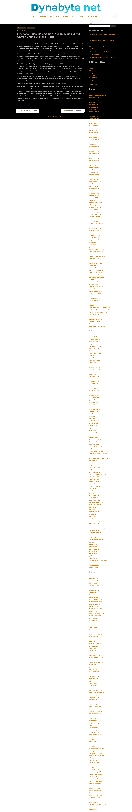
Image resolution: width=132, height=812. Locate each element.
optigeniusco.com (94, 142)
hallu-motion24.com (95, 762)
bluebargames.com (94, 597)
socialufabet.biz (93, 411)
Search (91, 23)
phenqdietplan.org (94, 521)
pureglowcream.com (95, 706)
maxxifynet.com (93, 116)
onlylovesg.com (93, 261)
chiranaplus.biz (93, 751)
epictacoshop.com (94, 730)
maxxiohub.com (93, 135)
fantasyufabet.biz (94, 390)
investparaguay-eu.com (96, 491)
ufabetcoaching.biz (94, 317)
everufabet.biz (93, 432)
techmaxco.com (94, 186)
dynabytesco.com (94, 193)
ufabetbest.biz (93, 416)
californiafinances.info (95, 734)
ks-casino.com (93, 497)
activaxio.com (93, 191)
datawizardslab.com (95, 198)
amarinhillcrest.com (95, 643)
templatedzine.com (94, 516)
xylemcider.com (93, 551)
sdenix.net (92, 641)
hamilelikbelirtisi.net (95, 181)
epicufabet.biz (93, 425)
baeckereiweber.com (95, 337)
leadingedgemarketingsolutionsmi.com (100, 449)
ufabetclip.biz (93, 386)
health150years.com (95, 625)
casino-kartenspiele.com (96, 657)
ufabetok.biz (92, 430)
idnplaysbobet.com (94, 268)
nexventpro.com (93, 156)
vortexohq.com (93, 209)
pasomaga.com (93, 558)
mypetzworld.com (94, 486)
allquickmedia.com (94, 688)
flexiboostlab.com (94, 174)
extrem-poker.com (94, 495)
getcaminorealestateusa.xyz (97, 326)
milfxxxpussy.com (94, 530)
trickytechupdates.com (95, 795)
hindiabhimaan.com (94, 797)
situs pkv (91, 80)
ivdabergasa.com (94, 479)
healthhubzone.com (95, 360)
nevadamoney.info (94, 739)
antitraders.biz (93, 460)
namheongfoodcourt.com (96, 755)
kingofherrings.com (95, 695)
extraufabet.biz (93, 404)
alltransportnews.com (95, 439)
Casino (57, 16)
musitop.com (93, 535)
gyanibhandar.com (94, 381)
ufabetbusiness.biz (94, 397)
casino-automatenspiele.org (97, 660)
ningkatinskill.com (94, 511)
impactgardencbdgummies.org (98, 560)
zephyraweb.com (94, 137)
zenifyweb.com (93, 242)
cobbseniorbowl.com (95, 469)
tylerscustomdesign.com (96, 613)
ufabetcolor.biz (93, 402)
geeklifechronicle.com (95, 202)
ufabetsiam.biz (93, 393)
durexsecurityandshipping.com (98, 474)
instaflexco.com (93, 170)
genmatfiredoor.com (95, 247)
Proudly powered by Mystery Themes (52, 116)
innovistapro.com (94, 172)
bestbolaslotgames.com (96, 272)
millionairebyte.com (95, 321)
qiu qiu (91, 68)
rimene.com (92, 741)
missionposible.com (95, 783)
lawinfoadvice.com (94, 518)
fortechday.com (93, 324)
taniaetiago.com (94, 553)
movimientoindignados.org (97, 528)
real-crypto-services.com (96, 484)
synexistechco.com (94, 123)
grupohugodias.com (95, 504)
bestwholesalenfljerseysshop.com (99, 453)
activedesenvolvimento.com (97, 263)
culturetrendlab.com (95, 226)
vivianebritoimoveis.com (96, 634)
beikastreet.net (93, 581)
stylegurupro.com (94, 195)
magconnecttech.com (95, 240)
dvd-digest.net (93, 746)
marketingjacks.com (95, 790)
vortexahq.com (93, 130)
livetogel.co (92, 244)
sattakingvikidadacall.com (96, 270)
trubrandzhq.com (94, 151)
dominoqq (92, 75)
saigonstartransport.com (96, 723)
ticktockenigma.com (95, 230)
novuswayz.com (94, 163)
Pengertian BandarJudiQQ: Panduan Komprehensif (101, 53)
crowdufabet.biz (94, 435)
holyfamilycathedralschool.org (98, 312)
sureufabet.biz (93, 418)
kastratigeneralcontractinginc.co (98, 451)
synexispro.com (93, 303)
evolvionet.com (93, 109)
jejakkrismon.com (94, 681)
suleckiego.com (93, 809)
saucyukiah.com (93, 578)
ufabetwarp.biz (93, 383)
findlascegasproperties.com (97, 249)
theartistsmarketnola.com (96, 748)
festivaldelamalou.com (95, 599)
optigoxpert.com (94, 160)
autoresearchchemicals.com (97, 804)
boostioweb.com (94, 100)
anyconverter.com (94, 676)
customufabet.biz (94, 421)
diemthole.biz (93, 683)
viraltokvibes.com (94, 632)
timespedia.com (94, 678)
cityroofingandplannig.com (97, 477)
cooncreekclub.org (94, 588)
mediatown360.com (95, 779)
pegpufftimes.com (94, 590)
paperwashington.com (95, 282)
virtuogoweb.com (94, 372)
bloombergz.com (94, 653)
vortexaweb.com (94, 139)
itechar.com (92, 355)
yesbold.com (93, 358)
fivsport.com (93, 514)
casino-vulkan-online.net (96, 774)
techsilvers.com (93, 509)
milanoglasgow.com (95, 758)
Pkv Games (42, 16)
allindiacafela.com (94, 769)
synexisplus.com (94, 111)
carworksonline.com (95, 615)
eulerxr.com (92, 233)
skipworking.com (94, 671)
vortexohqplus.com (94, 177)
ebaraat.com (92, 362)
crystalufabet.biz (94, 428)
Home (33, 16)
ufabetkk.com (93, 685)
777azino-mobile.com (95, 467)
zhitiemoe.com (93, 544)
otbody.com (92, 664)
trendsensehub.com (95, 228)
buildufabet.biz (93, 437)
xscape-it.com (93, 465)
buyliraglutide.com (94, 376)
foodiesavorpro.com (95, 207)
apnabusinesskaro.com (96, 807)
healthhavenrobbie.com (96, 251)
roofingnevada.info (94, 298)
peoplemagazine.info (95, 339)
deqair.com (92, 507)
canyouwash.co (93, 344)
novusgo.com (93, 219)
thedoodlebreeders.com (96, 502)
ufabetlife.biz (93, 407)
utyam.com (92, 537)
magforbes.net (93, 636)
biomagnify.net (93, 567)
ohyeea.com (92, 542)
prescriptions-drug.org (95, 627)
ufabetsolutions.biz (94, 409)
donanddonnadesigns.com (97, 254)
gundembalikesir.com (95, 353)
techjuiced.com (93, 365)
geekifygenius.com (94, 235)
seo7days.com (93, 704)
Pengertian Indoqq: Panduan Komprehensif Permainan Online (103, 42)
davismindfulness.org (95, 319)
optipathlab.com (94, 104)
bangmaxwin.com (94, 725)
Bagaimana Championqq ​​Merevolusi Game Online (103, 47)
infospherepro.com (94, 205)
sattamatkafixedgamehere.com (98, 275)
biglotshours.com (94, 374)
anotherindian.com (94, 549)
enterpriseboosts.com (95, 655)
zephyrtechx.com (94, 158)
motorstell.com (93, 622)
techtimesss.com (94, 618)
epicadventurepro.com (95, 212)
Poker (74, 16)
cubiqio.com (92, 200)
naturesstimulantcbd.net (96, 563)
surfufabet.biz (93, 414)
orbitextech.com (94, 237)
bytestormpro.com (94, 221)
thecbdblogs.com (94, 802)
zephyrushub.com (94, 102)
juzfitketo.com (93, 556)
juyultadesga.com (94, 481)
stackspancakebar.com (95, 753)
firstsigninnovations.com (96, 601)
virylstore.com (93, 620)
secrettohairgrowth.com (96, 711)
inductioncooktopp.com (96, 293)
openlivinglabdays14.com (96, 456)
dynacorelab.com (94, 121)
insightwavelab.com (95, 214)
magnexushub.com (94, 369)
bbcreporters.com (94, 444)
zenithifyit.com (93, 132)
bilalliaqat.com (93, 289)
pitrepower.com (93, 776)
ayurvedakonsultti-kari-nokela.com (99, 458)
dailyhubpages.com (94, 265)
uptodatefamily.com (95, 532)
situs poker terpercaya (95, 73)
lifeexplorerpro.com (95, 216)
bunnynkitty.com (94, 716)
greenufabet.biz (93, 400)
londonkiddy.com (94, 314)
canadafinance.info (94, 737)
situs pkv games (94, 84)
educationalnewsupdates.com (98, 95)
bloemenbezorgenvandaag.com (98, 709)
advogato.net (93, 648)
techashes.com (93, 341)
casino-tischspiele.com (96, 662)
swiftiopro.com (93, 179)
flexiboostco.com (94, 97)
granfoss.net (93, 767)
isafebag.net (92, 650)
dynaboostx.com (94, 167)
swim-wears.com (94, 606)
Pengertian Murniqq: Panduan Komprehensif (103, 57)
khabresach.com (94, 800)
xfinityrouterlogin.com (95, 788)
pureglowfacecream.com (96, 692)
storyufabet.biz (93, 423)
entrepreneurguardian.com (97, 277)
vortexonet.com (93, 114)
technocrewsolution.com (96, 630)
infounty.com (93, 488)
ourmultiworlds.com (95, 585)
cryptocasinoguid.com (95, 446)
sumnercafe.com (94, 523)
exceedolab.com (94, 188)
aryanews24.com (94, 463)
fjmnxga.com (93, 720)
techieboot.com (93, 351)
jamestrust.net (93, 667)
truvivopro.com (93, 125)
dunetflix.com (93, 526)
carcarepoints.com (94, 500)
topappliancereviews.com (96, 793)
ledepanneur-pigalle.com (96, 744)
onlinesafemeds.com (95, 379)
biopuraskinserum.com (95, 732)
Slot (50, 16)
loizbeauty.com (93, 674)
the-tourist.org (93, 646)
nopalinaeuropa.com (95, 565)
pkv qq (91, 82)
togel (81, 16)
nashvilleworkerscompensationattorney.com (102, 310)
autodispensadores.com (96, 291)
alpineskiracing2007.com (96, 772)
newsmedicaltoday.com (96, 296)
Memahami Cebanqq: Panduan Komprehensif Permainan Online (103, 36)
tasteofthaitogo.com (95, 713)
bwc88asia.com (93, 493)
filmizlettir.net (93, 583)
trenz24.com (93, 669)
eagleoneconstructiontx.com (97, 256)
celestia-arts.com (94, 592)
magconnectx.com (94, 300)
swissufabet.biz (93, 395)
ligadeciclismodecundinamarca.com (99, 307)
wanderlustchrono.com (96, 223)
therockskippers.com (95, 765)
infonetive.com (93, 727)
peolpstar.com (93, 611)
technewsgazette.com (95, 690)
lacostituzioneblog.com (96, 539)
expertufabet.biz (94, 388)
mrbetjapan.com (94, 697)
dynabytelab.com (94, 107)
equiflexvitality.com (94, 258)
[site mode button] (115, 16)
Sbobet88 (66, 16)
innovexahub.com (94, 118)
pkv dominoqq (93, 77)
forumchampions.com (95, 595)
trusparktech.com (94, 149)
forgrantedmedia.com (95, 608)
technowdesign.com (95, 472)
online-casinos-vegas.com (96, 786)
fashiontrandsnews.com (96, 442)
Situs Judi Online (91, 16)
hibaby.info (92, 279)
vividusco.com (93, 128)
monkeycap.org (93, 639)
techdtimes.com (94, 348)
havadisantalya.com (95, 346)
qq (90, 70)
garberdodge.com (94, 604)
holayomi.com (93, 305)
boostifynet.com (94, 153)
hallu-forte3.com (94, 760)
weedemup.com (93, 284)
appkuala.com (93, 702)
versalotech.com (94, 184)
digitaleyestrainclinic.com (96, 781)
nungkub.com (93, 546)
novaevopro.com (94, 146)
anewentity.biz (93, 699)
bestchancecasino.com (96, 286)
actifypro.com (93, 165)
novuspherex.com (94, 144)
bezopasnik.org (93, 718)
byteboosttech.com (94, 367)
